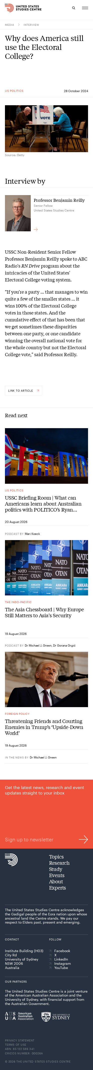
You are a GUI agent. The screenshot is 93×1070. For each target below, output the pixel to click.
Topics (56, 856)
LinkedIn (61, 959)
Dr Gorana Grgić (64, 645)
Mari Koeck (32, 533)
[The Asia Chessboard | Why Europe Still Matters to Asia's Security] (46, 567)
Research (59, 862)
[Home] (6, 8)
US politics (14, 90)
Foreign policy (17, 713)
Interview (31, 24)
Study (55, 868)
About (56, 881)
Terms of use (15, 1044)
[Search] (73, 7)
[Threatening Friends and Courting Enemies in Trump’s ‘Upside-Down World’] (46, 679)
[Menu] (85, 8)
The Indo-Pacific (18, 602)
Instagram (62, 964)
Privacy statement (19, 1040)
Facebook (62, 951)
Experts (57, 887)
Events (56, 875)
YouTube (61, 968)
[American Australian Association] (19, 1016)
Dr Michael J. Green (38, 645)
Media (9, 24)
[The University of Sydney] (55, 1017)
